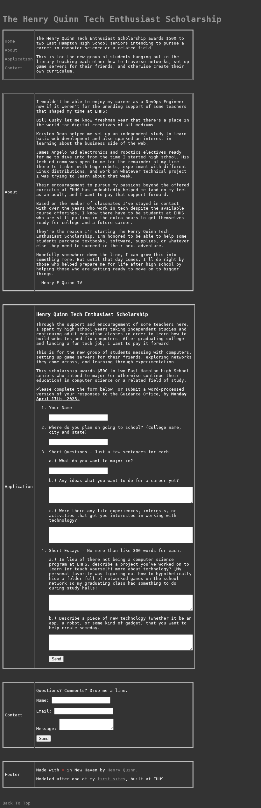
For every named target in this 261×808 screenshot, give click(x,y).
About (11, 50)
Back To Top (17, 803)
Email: (45, 711)
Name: (44, 700)
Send (56, 659)
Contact (14, 68)
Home (10, 41)
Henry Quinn (122, 770)
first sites (111, 779)
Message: (47, 728)
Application (19, 59)
